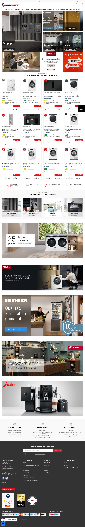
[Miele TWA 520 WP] (4, 100)
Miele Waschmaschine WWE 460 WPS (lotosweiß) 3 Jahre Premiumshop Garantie (32, 96)
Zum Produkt (16, 106)
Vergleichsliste (7, 109)
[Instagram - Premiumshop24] (6, 478)
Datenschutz (26, 473)
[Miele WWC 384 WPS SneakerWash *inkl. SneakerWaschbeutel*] (46, 169)
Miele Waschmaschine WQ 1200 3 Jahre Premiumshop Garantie (52, 130)
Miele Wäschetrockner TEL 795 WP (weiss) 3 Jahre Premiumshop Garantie (31, 165)
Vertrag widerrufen (8, 489)
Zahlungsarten (26, 470)
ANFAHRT (4, 482)
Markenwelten (73, 9)
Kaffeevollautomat (27, 126)
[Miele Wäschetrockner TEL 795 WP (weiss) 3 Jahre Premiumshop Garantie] (32, 154)
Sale (78, 9)
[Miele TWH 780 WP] (67, 169)
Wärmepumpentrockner (7, 92)
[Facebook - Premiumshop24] (3, 478)
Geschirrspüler (29, 9)
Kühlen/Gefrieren (19, 9)
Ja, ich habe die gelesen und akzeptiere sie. (43, 454)
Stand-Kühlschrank (6, 126)
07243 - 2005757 (14, 186)
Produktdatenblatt (10, 100)
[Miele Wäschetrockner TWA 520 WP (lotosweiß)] (11, 85)
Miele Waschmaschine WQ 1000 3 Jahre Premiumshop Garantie (73, 95)
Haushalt (55, 9)
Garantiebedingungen (28, 478)
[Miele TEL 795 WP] (25, 169)
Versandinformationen (28, 468)
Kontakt (66, 463)
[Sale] (73, 62)
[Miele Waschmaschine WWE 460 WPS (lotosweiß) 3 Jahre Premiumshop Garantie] (32, 85)
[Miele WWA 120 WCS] (67, 135)
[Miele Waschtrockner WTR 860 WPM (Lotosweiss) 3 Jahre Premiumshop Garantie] (11, 154)
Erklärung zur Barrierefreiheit (30, 480)
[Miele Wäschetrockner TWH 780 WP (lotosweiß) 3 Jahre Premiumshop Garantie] (74, 154)
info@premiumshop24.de (8, 468)
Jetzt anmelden (57, 451)
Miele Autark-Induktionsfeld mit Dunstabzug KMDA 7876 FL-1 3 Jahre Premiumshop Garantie (52, 96)
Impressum (25, 475)
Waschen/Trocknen (39, 9)
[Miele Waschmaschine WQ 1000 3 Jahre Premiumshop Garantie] (74, 85)
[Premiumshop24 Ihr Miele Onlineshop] (10, 5)
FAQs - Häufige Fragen (49, 463)
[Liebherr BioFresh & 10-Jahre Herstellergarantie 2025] (53, 21)
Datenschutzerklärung (40, 454)
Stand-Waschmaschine (28, 92)
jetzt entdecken (8, 49)
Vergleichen (46, 470)
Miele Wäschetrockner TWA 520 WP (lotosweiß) (10, 95)
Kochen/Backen (9, 9)
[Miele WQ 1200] (46, 135)
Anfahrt (66, 465)
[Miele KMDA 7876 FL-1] (46, 100)
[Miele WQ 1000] (67, 100)
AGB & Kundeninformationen (30, 463)
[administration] (19, 521)
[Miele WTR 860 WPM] (4, 169)
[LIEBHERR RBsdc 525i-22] (4, 135)
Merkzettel (15, 109)
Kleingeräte (48, 9)
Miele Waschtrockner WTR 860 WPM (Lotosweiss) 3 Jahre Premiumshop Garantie (10, 165)
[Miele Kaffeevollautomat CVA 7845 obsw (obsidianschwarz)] (32, 119)
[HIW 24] (16, 521)
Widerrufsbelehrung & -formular (31, 465)
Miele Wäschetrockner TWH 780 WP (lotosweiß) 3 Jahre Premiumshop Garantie (73, 165)
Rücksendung (46, 465)
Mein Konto (46, 468)
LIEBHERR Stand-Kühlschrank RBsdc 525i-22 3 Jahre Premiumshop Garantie (10, 130)
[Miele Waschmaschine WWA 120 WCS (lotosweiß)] (74, 119)
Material (65, 9)
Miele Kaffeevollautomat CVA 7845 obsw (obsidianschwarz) (31, 130)
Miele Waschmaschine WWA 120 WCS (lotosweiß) (73, 130)
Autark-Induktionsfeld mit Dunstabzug (52, 92)
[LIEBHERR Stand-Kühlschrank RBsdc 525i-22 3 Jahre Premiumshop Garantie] (11, 119)
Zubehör (60, 9)
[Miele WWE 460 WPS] (25, 100)
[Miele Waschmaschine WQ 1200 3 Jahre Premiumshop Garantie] (53, 119)
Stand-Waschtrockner (7, 160)
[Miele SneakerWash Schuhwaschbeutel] (32, 62)
